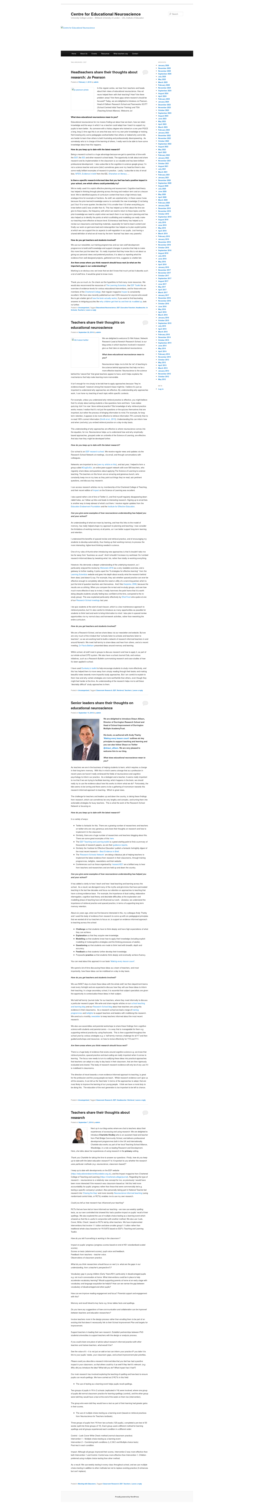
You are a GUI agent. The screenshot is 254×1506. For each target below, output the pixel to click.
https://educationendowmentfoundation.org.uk (91, 1173)
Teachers (81, 310)
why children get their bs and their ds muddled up (121, 301)
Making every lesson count (116, 738)
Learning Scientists (79, 574)
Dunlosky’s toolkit (89, 668)
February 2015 (164, 334)
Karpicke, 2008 (130, 584)
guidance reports (120, 844)
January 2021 (163, 177)
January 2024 (163, 101)
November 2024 (164, 88)
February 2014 (164, 354)
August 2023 (163, 115)
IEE (83, 157)
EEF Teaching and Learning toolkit (94, 841)
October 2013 (163, 359)
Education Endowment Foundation (85, 506)
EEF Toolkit (135, 285)
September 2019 (164, 216)
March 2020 (162, 200)
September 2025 (164, 73)
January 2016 (163, 317)
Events (94, 53)
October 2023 (163, 110)
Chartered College (93, 291)
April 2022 (162, 152)
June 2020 (162, 191)
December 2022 (164, 135)
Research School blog (102, 1006)
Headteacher (141, 307)
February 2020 (164, 202)
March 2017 (162, 292)
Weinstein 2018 (106, 567)
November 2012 (164, 373)
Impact (124, 291)
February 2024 (164, 99)
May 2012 (162, 379)
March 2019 (162, 233)
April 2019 (162, 230)
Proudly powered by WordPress (127, 1497)
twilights (89, 1013)
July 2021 (162, 169)
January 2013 (163, 371)
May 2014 (162, 348)
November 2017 (164, 272)
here (112, 838)
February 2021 (164, 174)
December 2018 (164, 242)
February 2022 (164, 155)
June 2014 (162, 345)
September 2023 (164, 113)
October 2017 (163, 275)
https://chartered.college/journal (114, 1176)
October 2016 (163, 303)
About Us (83, 53)
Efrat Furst (126, 596)
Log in (161, 389)
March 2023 (162, 127)
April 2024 (162, 96)
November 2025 (164, 71)
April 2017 (162, 289)
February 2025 (164, 85)
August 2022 (163, 146)
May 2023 (162, 121)
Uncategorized (83, 307)
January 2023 (163, 132)
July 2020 (162, 188)
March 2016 (162, 315)
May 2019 (162, 228)
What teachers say (121, 53)
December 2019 (164, 208)
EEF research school (95, 451)
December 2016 (164, 298)
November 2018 (164, 244)
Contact (135, 53)
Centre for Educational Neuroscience (106, 14)
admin (96, 82)
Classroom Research (104, 690)
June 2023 (162, 118)
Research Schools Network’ (92, 854)
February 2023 (164, 130)
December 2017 (164, 270)
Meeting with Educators (87, 1484)
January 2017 (163, 295)
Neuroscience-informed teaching (128, 1193)
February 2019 (164, 236)
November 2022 (164, 138)
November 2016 (164, 300)
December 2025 (164, 68)
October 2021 (163, 163)
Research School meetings (88, 600)
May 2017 (162, 287)
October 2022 (163, 141)
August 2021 (163, 166)
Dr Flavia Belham (86, 645)
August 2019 (163, 219)
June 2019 (162, 225)
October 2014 (163, 340)
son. (117, 747)
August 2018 (163, 253)
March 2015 (162, 331)
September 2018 (164, 250)
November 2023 (164, 107)
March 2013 (162, 368)
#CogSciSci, (87, 467)
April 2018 (162, 264)
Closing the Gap (90, 1193)
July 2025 (162, 76)
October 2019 (163, 214)
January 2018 (163, 267)
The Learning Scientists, (116, 285)
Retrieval (120, 690)
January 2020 (163, 205)
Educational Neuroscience (106, 307)
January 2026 (163, 65)
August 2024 (163, 93)
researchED (117, 864)
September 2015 (164, 323)
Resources (105, 53)
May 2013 (162, 362)
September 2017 (164, 278)
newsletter (95, 1016)
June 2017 (162, 284)
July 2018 (162, 256)
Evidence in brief (89, 173)
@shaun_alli (109, 747)
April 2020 (162, 197)
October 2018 (163, 247)
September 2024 (164, 90)
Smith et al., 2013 (107, 419)
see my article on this (107, 464)
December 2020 (164, 180)
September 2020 (164, 183)
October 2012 (163, 376)
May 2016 (162, 309)
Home (74, 53)
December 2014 (164, 337)
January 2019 (163, 239)
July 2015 (162, 326)
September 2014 (164, 343)
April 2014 (162, 351)
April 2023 (162, 124)
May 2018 (162, 261)
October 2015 (163, 320)
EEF (76, 157)
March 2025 (162, 82)
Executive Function (128, 307)
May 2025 (162, 79)
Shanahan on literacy (118, 173)
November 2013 (164, 357)
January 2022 (163, 158)
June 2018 (162, 258)
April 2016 (162, 312)
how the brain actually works (104, 298)
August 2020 (163, 186)
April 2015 (162, 329)
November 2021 (164, 160)
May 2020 (162, 194)
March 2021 (162, 172)
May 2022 (162, 149)
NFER (78, 173)
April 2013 (162, 365)
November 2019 (164, 211)
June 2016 (162, 306)
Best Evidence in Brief (109, 851)
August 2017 (163, 281)
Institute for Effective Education (121, 506)
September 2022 (164, 143)
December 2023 (164, 104)
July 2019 (162, 222)
